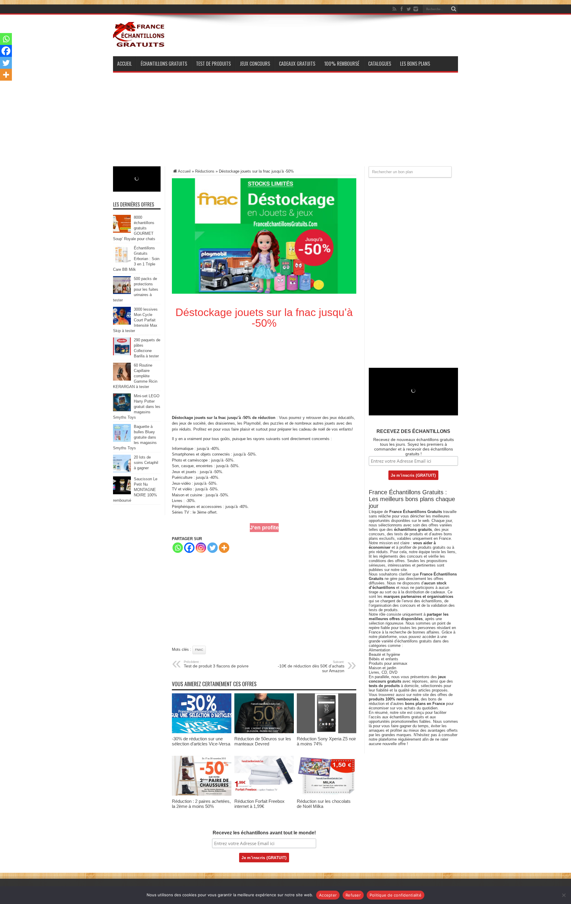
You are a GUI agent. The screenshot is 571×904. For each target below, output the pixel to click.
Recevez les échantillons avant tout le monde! (264, 832)
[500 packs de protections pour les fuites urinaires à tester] (122, 292)
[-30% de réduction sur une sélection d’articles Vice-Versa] (201, 732)
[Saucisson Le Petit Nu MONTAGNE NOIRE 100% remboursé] (122, 493)
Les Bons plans (415, 63)
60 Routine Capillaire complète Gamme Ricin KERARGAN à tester (135, 376)
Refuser (353, 895)
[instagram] (416, 8)
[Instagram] (201, 547)
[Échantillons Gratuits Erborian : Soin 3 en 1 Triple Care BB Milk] (122, 262)
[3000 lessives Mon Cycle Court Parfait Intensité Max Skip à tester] (122, 323)
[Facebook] (401, 8)
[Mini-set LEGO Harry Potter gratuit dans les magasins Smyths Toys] (122, 410)
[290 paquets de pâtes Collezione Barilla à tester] (122, 354)
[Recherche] (453, 8)
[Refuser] (564, 895)
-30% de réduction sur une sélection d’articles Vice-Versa (201, 741)
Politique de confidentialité (395, 895)
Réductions (204, 171)
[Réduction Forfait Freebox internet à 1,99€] (264, 794)
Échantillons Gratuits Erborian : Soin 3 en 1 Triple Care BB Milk (136, 259)
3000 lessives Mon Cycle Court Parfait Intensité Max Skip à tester (135, 320)
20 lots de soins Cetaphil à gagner (146, 462)
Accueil (124, 63)
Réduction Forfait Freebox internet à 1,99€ (259, 804)
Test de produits (213, 63)
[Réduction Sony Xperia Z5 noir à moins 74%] (326, 732)
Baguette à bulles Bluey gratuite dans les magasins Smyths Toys (135, 437)
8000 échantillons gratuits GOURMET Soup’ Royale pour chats (134, 228)
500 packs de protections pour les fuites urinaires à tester (135, 289)
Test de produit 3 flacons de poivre (216, 664)
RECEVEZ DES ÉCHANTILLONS (413, 431)
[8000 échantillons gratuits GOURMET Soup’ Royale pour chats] (122, 231)
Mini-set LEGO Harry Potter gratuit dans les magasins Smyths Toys (136, 407)
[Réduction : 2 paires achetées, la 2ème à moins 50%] (201, 794)
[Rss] (394, 8)
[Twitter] (409, 8)
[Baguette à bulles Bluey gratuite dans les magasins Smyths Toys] (122, 440)
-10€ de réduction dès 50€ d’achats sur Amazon (311, 666)
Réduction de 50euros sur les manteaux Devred (262, 741)
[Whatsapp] (177, 547)
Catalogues (379, 63)
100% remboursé (341, 63)
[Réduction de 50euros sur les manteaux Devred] (264, 732)
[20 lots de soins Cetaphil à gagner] (122, 471)
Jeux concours (255, 63)
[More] (224, 547)
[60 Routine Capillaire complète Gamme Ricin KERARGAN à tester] (122, 379)
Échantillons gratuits (164, 63)
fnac (199, 649)
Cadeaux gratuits (297, 63)
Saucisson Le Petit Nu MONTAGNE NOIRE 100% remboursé (135, 490)
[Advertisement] (285, 124)
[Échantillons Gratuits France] (139, 44)
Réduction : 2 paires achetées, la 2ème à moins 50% (201, 804)
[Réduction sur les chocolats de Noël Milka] (326, 794)
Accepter (328, 895)
